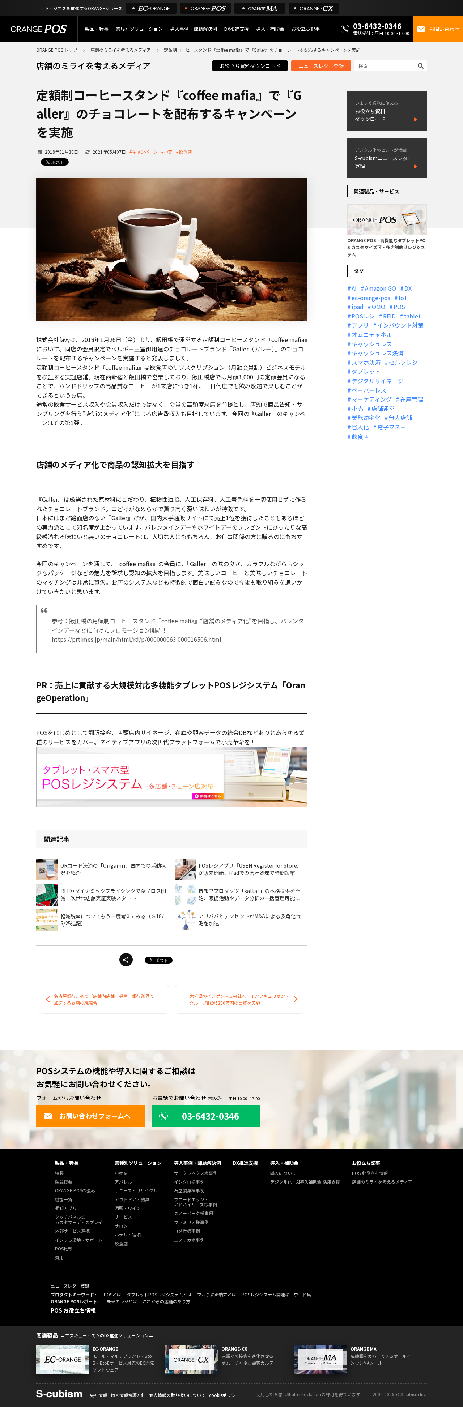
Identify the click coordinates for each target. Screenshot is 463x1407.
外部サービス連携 (72, 1231)
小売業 (121, 1173)
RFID (389, 316)
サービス (123, 1217)
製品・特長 (66, 1162)
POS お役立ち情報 (370, 1173)
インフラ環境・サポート (79, 1240)
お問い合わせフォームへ (95, 1115)
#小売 (167, 152)
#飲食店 (184, 152)
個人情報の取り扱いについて (177, 1395)
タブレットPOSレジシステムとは (159, 1294)
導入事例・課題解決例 (193, 28)
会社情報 (98, 1395)
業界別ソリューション (139, 28)
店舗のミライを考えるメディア (120, 50)
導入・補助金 (284, 1162)
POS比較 (63, 1249)
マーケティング (372, 399)
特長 (59, 1173)
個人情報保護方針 (128, 1395)
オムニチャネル (372, 334)
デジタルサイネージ (378, 380)
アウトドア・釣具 (132, 1199)
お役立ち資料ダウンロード (250, 65)
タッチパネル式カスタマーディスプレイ (78, 1219)
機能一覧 (63, 1199)
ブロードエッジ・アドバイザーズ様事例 (195, 1202)
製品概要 (63, 1182)
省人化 (360, 427)
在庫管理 (411, 399)
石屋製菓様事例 (189, 1190)
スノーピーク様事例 (193, 1213)
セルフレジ (403, 362)
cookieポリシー (224, 1395)
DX (408, 288)
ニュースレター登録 (321, 65)
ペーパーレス (369, 390)
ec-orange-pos (371, 297)
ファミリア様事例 (191, 1222)
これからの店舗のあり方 (166, 1301)
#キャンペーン (143, 152)
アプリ (360, 325)
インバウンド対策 (400, 325)
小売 (357, 408)
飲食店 (360, 436)
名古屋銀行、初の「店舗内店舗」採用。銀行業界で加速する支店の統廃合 (104, 999)
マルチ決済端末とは (216, 1294)
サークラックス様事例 (195, 1173)
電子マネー (391, 427)
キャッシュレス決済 (378, 352)
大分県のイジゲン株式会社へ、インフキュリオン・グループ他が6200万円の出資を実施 (239, 999)
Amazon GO (380, 288)
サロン (121, 1226)
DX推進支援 (236, 28)
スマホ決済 (366, 362)
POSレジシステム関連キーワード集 (276, 1294)
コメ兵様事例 (187, 1231)
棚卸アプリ (66, 1208)
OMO (378, 306)
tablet (412, 316)
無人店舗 (400, 417)
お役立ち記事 (366, 1162)
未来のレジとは (122, 1301)
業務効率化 (366, 417)
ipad (358, 306)
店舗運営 (383, 408)
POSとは (112, 1294)
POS (399, 306)
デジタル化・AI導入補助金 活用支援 (305, 1182)
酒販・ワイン (128, 1208)
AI (354, 288)
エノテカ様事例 (189, 1240)
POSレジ (363, 316)
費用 (59, 1257)
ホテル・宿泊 (128, 1234)
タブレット (366, 371)
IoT (403, 297)
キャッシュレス (372, 343)
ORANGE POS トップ (56, 50)
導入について (283, 1173)
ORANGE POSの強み (75, 1190)
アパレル (123, 1182)
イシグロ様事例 (189, 1182)
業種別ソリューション (138, 1162)
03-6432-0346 (377, 26)
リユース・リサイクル (136, 1190)
